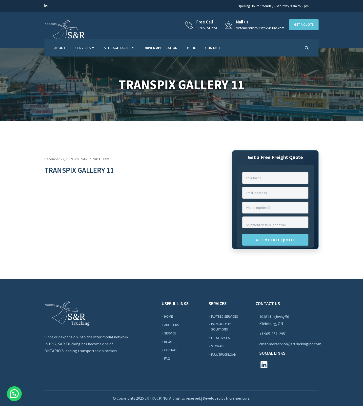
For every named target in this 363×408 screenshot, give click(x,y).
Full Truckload (223, 354)
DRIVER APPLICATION (160, 47)
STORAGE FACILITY (119, 47)
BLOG (191, 47)
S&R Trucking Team (95, 159)
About (60, 47)
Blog (168, 341)
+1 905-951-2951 (206, 28)
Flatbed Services (224, 316)
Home (168, 316)
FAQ (167, 358)
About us (171, 325)
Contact (171, 350)
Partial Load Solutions (221, 326)
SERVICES (83, 47)
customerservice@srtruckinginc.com (290, 343)
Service (170, 333)
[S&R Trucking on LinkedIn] (45, 6)
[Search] (307, 48)
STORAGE (218, 346)
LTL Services (220, 337)
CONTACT (213, 47)
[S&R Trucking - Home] (67, 31)
